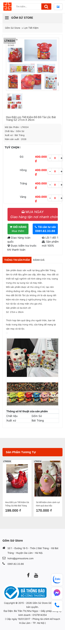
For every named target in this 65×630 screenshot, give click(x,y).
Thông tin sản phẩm (17, 259)
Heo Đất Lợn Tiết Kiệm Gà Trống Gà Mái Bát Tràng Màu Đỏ (17, 504)
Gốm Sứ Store (12, 27)
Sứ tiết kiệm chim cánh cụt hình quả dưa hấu (48, 504)
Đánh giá (38, 259)
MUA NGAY (34, 214)
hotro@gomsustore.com (21, 558)
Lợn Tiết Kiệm (31, 27)
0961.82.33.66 (16, 563)
